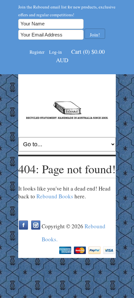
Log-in (55, 52)
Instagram (35, 225)
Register (37, 52)
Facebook (23, 225)
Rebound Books (54, 196)
